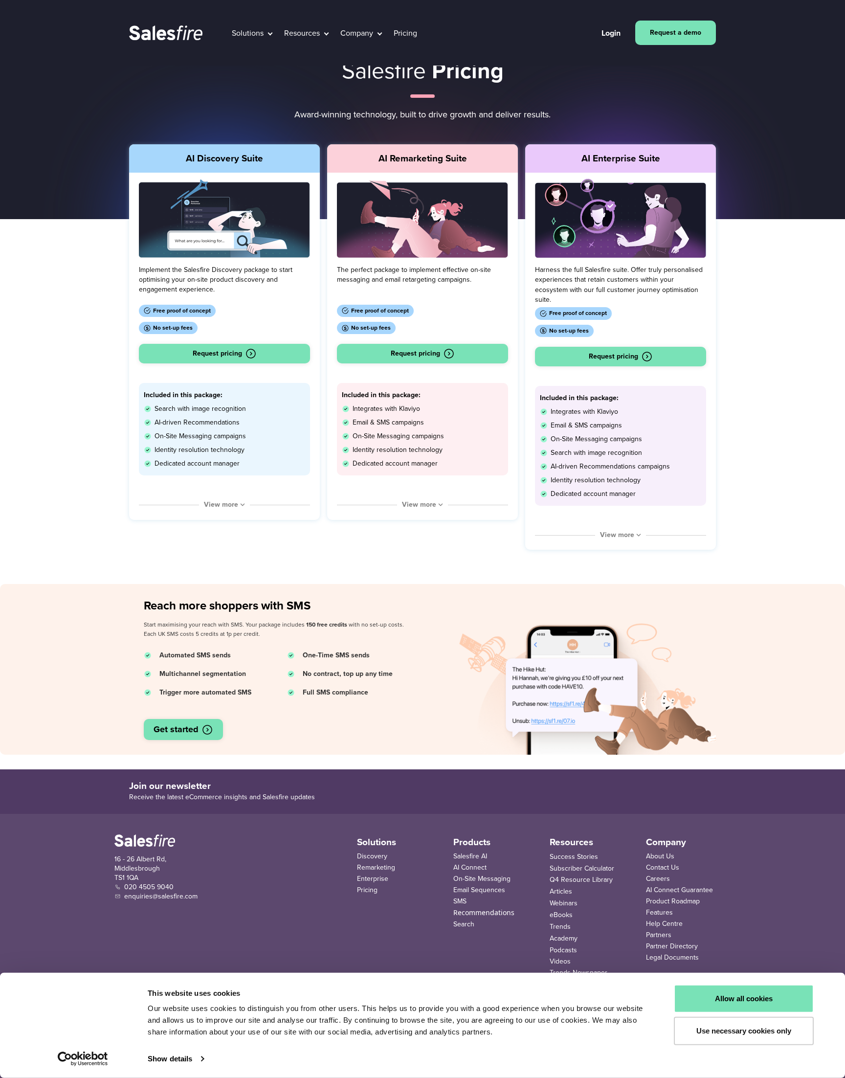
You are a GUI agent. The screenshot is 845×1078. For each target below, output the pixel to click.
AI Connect (470, 867)
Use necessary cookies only (743, 1030)
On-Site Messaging (482, 879)
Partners (658, 935)
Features (659, 912)
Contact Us (662, 867)
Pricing (367, 890)
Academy (564, 938)
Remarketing (376, 867)
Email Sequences (479, 890)
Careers (658, 879)
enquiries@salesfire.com (161, 896)
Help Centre (664, 924)
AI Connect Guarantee (679, 890)
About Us (660, 856)
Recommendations (483, 912)
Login (611, 33)
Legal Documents (672, 957)
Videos (560, 961)
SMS (460, 901)
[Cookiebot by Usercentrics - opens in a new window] (83, 1059)
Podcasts (563, 950)
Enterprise (372, 879)
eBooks (561, 915)
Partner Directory (672, 946)
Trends (560, 926)
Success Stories (574, 857)
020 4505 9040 (149, 887)
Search (463, 924)
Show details (170, 1059)
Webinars (564, 903)
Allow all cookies (744, 998)
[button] (252, 33)
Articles (561, 891)
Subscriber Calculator (582, 868)
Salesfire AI (470, 856)
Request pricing (217, 353)
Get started (176, 729)
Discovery (372, 856)
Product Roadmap (673, 901)
